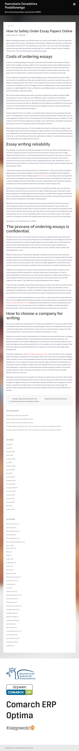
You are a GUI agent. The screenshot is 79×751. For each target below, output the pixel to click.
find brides (9, 584)
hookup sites (10, 602)
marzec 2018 (10, 502)
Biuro (11, 26)
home (8, 588)
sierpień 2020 (10, 452)
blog (7, 555)
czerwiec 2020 (10, 459)
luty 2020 (9, 473)
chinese (8, 570)
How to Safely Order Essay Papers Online (19, 419)
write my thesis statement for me (17, 303)
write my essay (44, 176)
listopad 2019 (10, 484)
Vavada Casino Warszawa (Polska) (56, 399)
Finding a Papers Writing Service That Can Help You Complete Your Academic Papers (33, 426)
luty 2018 (9, 506)
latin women (10, 627)
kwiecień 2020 (10, 466)
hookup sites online (12, 606)
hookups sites (10, 613)
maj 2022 (9, 448)
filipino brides (10, 581)
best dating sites (11, 538)
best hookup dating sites (14, 542)
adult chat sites (11, 524)
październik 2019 (11, 488)
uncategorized (11, 642)
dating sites (10, 573)
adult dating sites (12, 531)
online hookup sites (12, 631)
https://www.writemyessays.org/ (36, 354)
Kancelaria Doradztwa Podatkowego (21, 5)
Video (8, 552)
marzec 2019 (10, 498)
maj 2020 (9, 462)
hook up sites (10, 591)
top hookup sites (11, 638)
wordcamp (22, 35)
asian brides (10, 535)
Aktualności (10, 548)
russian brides (10, 635)
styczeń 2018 (10, 509)
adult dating (10, 527)
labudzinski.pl (9, 748)
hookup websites (11, 609)
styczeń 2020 (10, 477)
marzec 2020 (10, 470)
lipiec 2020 (9, 455)
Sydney (22, 748)
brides (8, 559)
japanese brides (11, 617)
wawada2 (9, 645)
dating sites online (12, 577)
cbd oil (8, 566)
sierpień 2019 (10, 495)
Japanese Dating (11, 620)
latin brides (10, 624)
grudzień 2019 (10, 480)
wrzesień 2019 (11, 491)
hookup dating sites (12, 595)
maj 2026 (9, 444)
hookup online (11, 599)
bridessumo (10, 563)
